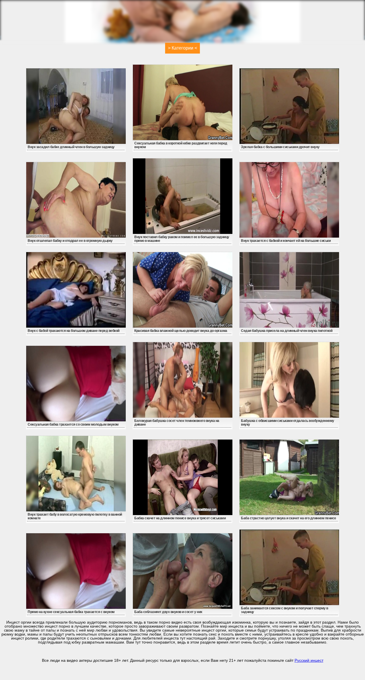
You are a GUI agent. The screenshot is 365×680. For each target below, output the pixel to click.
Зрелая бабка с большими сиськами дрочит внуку (280, 147)
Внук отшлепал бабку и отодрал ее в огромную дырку (70, 241)
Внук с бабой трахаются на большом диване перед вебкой (73, 331)
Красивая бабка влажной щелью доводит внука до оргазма (180, 331)
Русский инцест (309, 660)
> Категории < (182, 48)
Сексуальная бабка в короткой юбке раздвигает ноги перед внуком (180, 145)
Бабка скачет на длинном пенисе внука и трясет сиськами (180, 518)
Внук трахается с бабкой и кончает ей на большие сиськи (285, 241)
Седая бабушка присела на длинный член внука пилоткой (286, 331)
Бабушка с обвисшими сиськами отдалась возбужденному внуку (287, 422)
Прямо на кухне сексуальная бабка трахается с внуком (71, 612)
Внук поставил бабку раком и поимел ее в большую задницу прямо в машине (181, 239)
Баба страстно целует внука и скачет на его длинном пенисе (288, 518)
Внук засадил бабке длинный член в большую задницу (71, 147)
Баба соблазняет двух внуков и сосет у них (168, 612)
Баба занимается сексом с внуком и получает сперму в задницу (284, 610)
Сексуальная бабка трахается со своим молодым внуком (73, 424)
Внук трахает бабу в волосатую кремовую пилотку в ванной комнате (75, 516)
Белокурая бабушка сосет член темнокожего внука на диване (176, 422)
